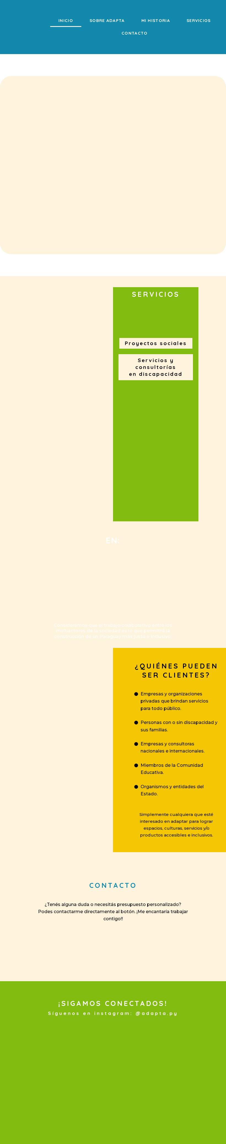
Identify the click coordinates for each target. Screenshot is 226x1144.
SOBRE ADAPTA (107, 20)
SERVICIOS (199, 20)
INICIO (65, 20)
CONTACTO (134, 33)
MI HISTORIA (155, 20)
